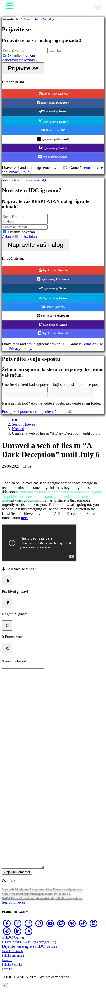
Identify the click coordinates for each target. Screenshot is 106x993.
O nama (6, 942)
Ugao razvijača (40, 942)
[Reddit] (7, 931)
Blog (53, 942)
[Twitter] (18, 923)
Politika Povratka (12, 964)
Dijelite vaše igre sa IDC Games (29, 946)
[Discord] (94, 923)
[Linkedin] (18, 931)
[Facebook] (7, 923)
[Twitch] (61, 923)
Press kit (7, 969)
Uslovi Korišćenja (12, 951)
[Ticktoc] (83, 923)
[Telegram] (29, 931)
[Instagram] (29, 923)
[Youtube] (50, 923)
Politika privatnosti (13, 955)
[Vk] (72, 923)
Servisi (17, 942)
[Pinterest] (39, 923)
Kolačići (7, 960)
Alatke (26, 942)
